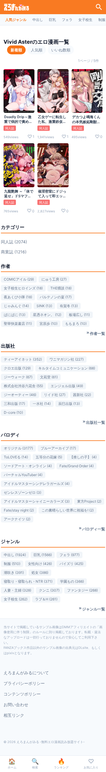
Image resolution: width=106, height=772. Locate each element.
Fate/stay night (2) (19, 510)
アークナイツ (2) (17, 519)
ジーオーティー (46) (20, 394)
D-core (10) (13, 412)
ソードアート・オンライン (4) (28, 466)
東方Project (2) (89, 501)
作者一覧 (97, 333)
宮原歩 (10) (48, 323)
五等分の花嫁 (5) (49, 457)
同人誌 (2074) (14, 241)
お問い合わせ (16, 704)
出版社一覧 (95, 422)
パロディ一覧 (93, 529)
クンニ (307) (49, 590)
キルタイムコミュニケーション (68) (66, 368)
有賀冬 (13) (69, 306)
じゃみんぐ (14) (16, 306)
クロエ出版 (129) (17, 368)
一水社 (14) (42, 403)
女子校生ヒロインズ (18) (23, 288)
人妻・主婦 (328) (17, 590)
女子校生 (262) (15, 599)
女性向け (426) (40, 563)
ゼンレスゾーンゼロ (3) (22, 492)
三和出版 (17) (14, 403)
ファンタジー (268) (82, 590)
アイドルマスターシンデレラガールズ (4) (36, 483)
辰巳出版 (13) (69, 403)
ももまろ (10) (76, 323)
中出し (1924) (15, 555)
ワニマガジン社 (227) (66, 359)
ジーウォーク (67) (18, 377)
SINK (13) (44, 306)
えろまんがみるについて (26, 672)
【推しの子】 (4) (83, 457)
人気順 (36, 50)
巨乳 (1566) (43, 555)
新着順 (16, 50)
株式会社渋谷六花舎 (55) (23, 386)
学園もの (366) (72, 581)
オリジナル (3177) (18, 448)
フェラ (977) (69, 555)
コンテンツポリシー (22, 693)
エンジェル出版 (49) (67, 386)
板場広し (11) (79, 314)
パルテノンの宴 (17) (56, 297)
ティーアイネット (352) (23, 359)
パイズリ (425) (71, 563)
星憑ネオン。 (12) (47, 314)
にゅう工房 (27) (54, 279)
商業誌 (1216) (13, 251)
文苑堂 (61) (49, 377)
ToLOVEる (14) (16, 457)
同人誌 (9, 128)
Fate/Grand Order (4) (76, 466)
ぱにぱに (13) (14, 314)
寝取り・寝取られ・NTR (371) (28, 581)
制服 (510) (12, 563)
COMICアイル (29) (19, 279)
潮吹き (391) (14, 572)
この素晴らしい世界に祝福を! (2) (68, 510)
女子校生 (85, 19)
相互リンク (14, 715)
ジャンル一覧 (93, 609)
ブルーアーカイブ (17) (58, 448)
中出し (37, 19)
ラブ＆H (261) (46, 599)
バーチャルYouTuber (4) (23, 475)
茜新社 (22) (82, 394)
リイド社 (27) (54, 394)
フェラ (67, 19)
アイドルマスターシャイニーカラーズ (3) (36, 501)
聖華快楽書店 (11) (18, 323)
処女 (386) (40, 572)
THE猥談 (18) (61, 288)
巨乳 (52, 19)
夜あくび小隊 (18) (18, 297)
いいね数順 (60, 50)
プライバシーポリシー (24, 683)
